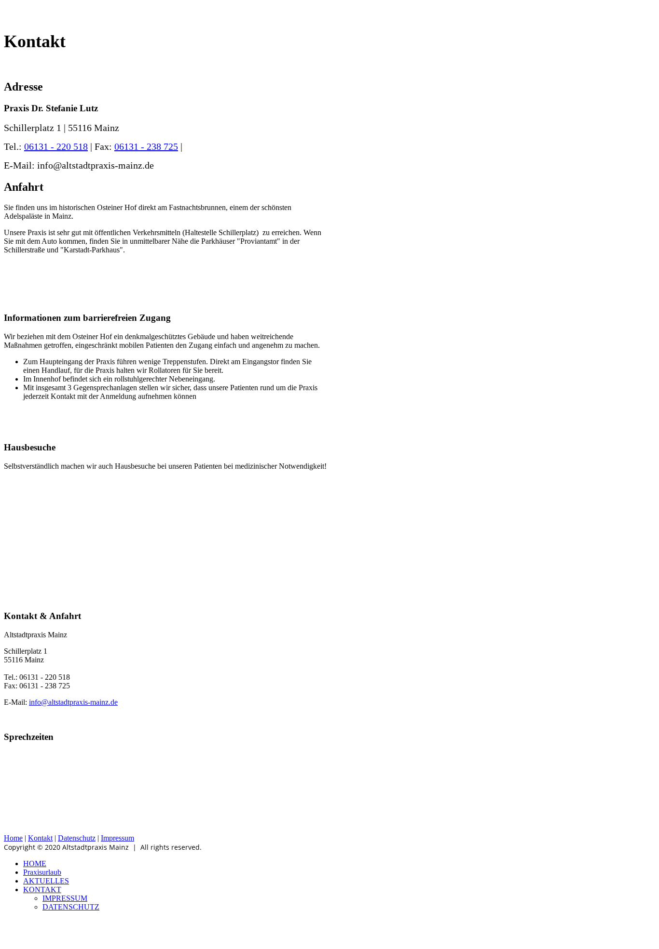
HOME (34, 863)
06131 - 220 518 (56, 146)
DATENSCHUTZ (70, 907)
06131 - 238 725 (146, 146)
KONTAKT (42, 889)
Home (13, 838)
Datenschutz (77, 838)
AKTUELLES (46, 881)
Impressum (117, 838)
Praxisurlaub (42, 872)
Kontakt (40, 838)
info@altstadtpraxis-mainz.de (73, 702)
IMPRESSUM (64, 898)
